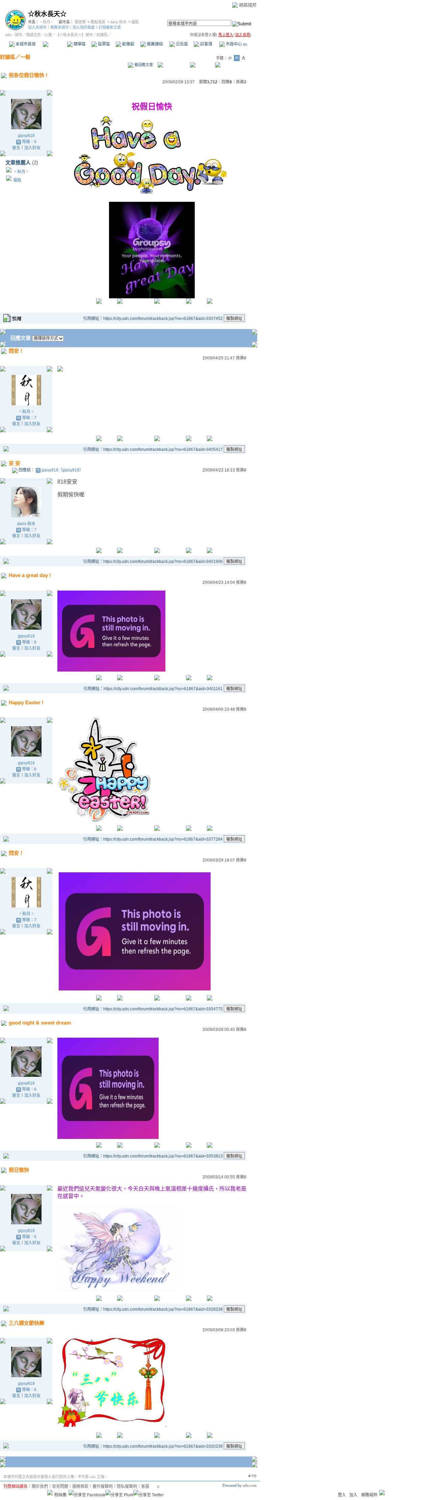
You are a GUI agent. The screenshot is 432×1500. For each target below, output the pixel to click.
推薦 (241, 82)
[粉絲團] (50, 1492)
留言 (16, 147)
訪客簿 (205, 44)
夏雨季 (80, 22)
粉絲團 (60, 1495)
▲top (251, 1475)
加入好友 (32, 147)
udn (8, 35)
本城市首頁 (25, 44)
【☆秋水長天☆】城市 (74, 35)
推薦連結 (154, 44)
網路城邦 (247, 4)
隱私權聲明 (127, 1486)
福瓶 (135, 22)
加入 (353, 1495)
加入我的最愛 (84, 27)
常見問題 (60, 1486)
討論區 (54, 44)
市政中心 (236, 44)
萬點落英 (97, 22)
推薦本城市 (59, 27)
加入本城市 (37, 27)
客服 (145, 1486)
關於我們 (40, 1486)
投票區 (103, 44)
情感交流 (33, 35)
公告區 (181, 44)
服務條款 (80, 1486)
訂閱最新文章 (110, 27)
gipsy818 (26, 135)
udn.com (249, 1485)
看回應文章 (143, 65)
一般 (25, 57)
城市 (18, 35)
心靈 (48, 35)
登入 (342, 1495)
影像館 (127, 44)
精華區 (79, 44)
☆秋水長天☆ (47, 14)
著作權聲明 (102, 1486)
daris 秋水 (118, 22)
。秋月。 (46, 22)
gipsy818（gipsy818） (62, 470)
